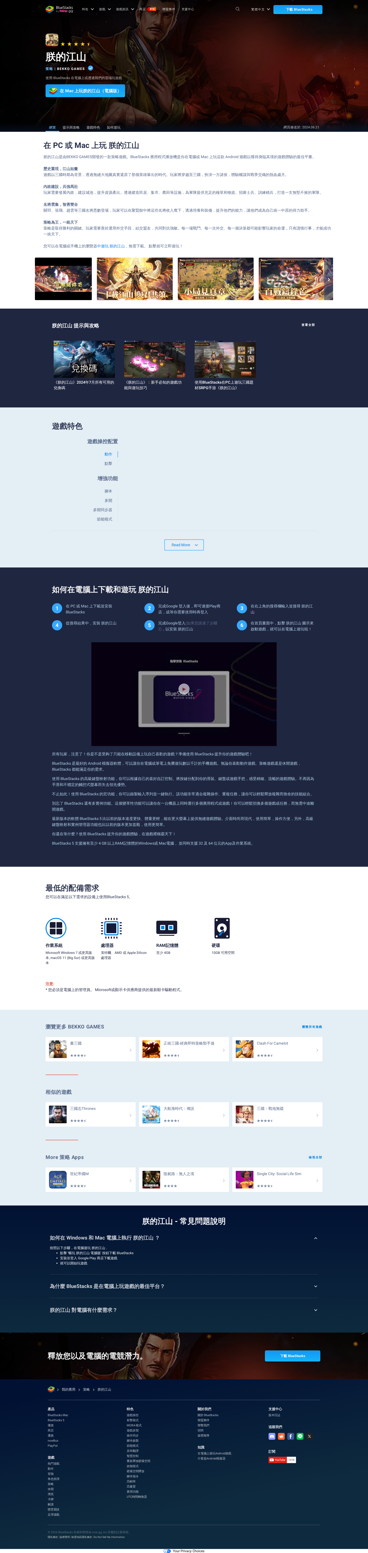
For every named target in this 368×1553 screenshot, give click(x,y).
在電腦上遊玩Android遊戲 (214, 1453)
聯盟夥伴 (168, 9)
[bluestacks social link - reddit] (281, 1436)
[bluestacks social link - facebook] (290, 1436)
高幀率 (131, 1481)
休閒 (51, 1489)
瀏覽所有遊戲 (312, 1026)
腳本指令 (132, 1476)
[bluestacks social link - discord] (272, 1436)
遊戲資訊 (122, 9)
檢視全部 (315, 1157)
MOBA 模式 (134, 1425)
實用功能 (132, 1491)
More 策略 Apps (65, 1157)
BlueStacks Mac (58, 1415)
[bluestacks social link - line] (300, 1436)
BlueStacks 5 (56, 1420)
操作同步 (132, 1435)
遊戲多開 (132, 1430)
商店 (147, 9)
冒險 (51, 1473)
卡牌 (51, 1499)
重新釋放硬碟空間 (138, 1461)
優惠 (51, 1425)
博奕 (51, 1494)
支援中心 (188, 9)
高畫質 (131, 1486)
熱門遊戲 (53, 1463)
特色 (85, 9)
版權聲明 (65, 1537)
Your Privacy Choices (188, 1551)
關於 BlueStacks (208, 1415)
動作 (51, 1468)
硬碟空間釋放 (135, 1471)
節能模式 (132, 1445)
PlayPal (53, 1445)
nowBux (53, 1440)
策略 (49, 69)
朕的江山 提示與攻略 (75, 326)
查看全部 (308, 324)
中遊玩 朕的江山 (111, 246)
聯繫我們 (203, 1425)
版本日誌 (274, 1415)
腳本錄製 (132, 1440)
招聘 (201, 1430)
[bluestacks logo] (59, 9)
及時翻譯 (132, 1450)
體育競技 (53, 1509)
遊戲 (102, 9)
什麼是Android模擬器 (211, 1458)
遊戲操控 (132, 1415)
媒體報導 (203, 1435)
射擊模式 (132, 1420)
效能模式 (132, 1466)
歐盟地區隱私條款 (82, 1537)
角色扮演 (53, 1479)
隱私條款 (53, 1537)
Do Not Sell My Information (109, 1537)
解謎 (51, 1504)
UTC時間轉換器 (137, 1496)
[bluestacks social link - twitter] (309, 1436)
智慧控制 (132, 1456)
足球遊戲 (53, 1514)
